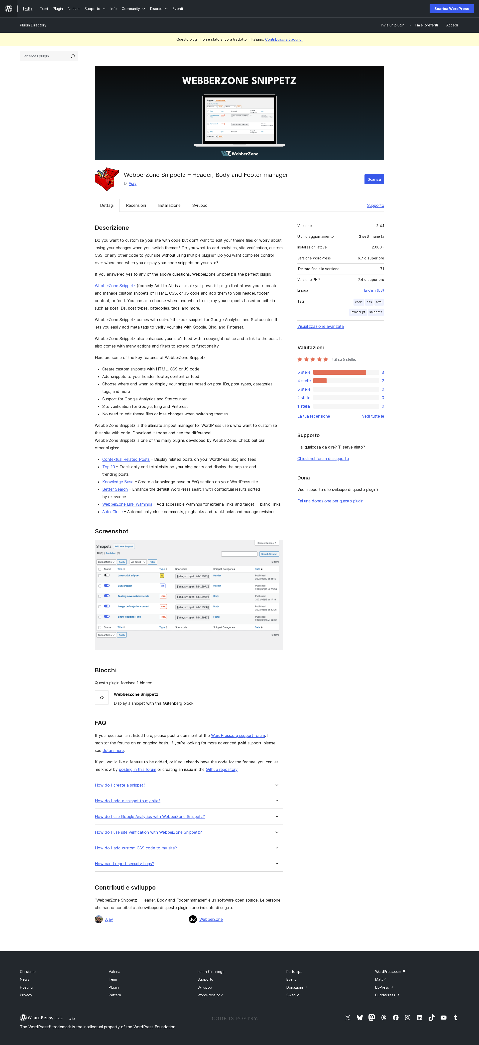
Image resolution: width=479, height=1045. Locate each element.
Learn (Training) (211, 971)
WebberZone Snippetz (115, 285)
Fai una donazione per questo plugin (330, 500)
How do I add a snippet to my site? (127, 801)
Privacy (26, 995)
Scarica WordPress (451, 8)
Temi (113, 979)
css (369, 302)
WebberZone (211, 919)
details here (113, 750)
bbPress (384, 987)
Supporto (375, 205)
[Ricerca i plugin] (73, 56)
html (379, 302)
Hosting (26, 987)
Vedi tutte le (373, 416)
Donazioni (296, 987)
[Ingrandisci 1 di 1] (276, 546)
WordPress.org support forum (238, 735)
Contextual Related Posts (126, 459)
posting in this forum (137, 769)
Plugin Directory (33, 25)
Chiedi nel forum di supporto (323, 458)
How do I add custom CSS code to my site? (136, 848)
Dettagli (107, 205)
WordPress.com (390, 971)
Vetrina (114, 971)
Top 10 (108, 466)
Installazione (169, 205)
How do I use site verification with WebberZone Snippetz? (148, 832)
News (24, 979)
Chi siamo (28, 971)
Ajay (132, 183)
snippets (375, 312)
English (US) (374, 290)
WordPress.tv (211, 995)
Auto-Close (112, 511)
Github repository (222, 769)
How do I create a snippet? (120, 785)
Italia (71, 1018)
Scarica (374, 179)
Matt (381, 979)
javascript (358, 312)
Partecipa (294, 971)
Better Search (115, 489)
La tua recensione (313, 416)
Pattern (115, 995)
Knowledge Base (117, 481)
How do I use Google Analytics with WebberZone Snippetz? (150, 816)
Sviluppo (200, 205)
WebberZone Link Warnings (127, 504)
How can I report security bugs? (124, 863)
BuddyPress (387, 995)
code (359, 302)
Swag (293, 995)
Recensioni (136, 205)
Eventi (291, 979)
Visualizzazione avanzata (320, 326)
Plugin (114, 987)
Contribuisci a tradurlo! (284, 39)
